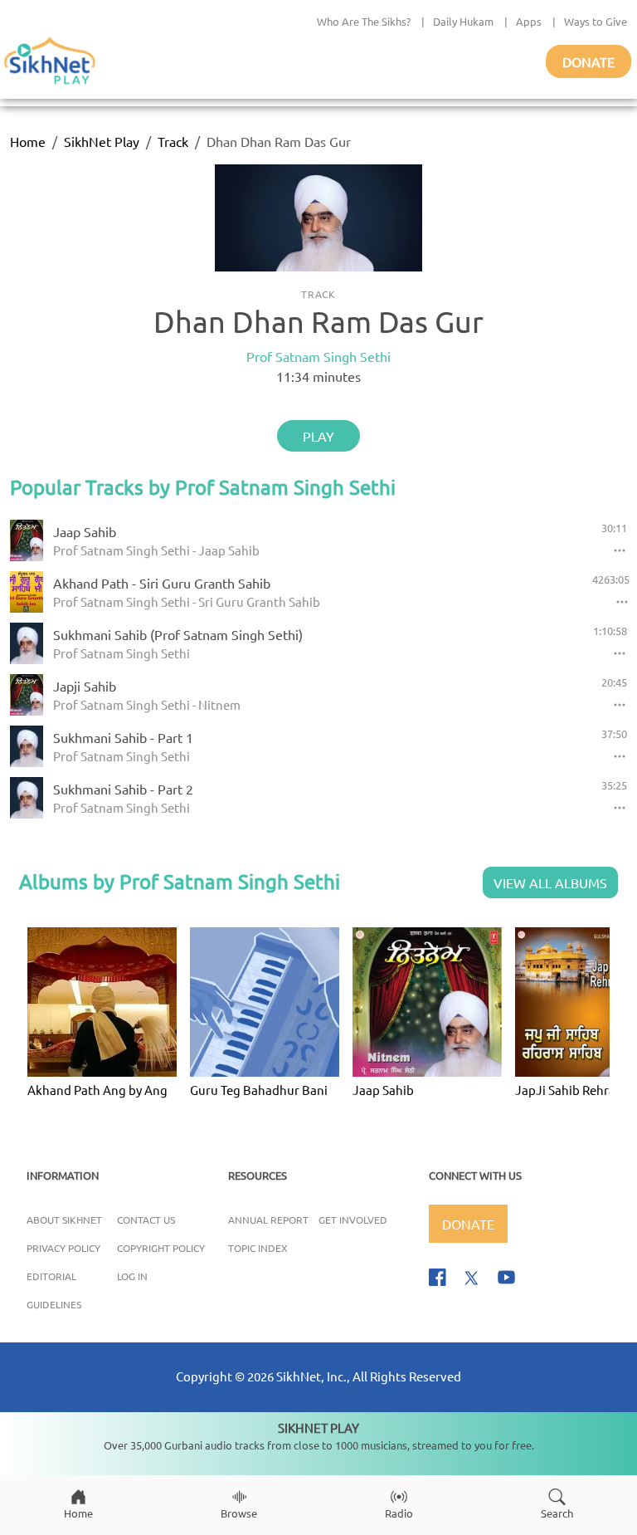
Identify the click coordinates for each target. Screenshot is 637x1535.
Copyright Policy (161, 1247)
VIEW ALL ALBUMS (550, 882)
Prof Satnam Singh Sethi (318, 356)
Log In (132, 1276)
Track (173, 141)
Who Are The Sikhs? (364, 21)
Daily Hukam (463, 21)
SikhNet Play (101, 141)
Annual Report (268, 1219)
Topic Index (258, 1247)
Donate (588, 61)
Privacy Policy (63, 1247)
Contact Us (146, 1219)
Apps (529, 21)
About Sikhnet (64, 1219)
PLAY (318, 436)
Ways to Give (595, 21)
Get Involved (352, 1219)
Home (28, 141)
